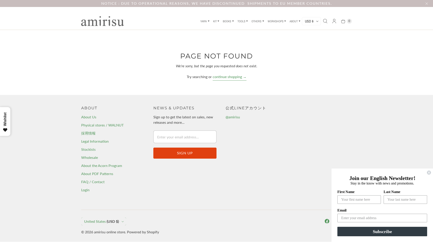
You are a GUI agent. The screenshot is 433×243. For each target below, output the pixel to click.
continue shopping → (229, 76)
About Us (88, 117)
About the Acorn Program (101, 165)
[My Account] (334, 21)
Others (256, 21)
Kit (215, 21)
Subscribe (382, 231)
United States (101, 221)
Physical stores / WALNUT (102, 125)
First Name (346, 192)
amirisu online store (109, 232)
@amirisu (233, 117)
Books (227, 21)
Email (341, 210)
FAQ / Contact (93, 182)
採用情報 (88, 133)
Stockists (88, 149)
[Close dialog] (429, 172)
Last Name (392, 192)
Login (85, 190)
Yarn (203, 21)
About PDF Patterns (97, 173)
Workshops (275, 21)
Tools (241, 21)
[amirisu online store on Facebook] (327, 221)
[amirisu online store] (102, 21)
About (294, 21)
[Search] (325, 21)
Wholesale (89, 157)
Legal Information (95, 141)
